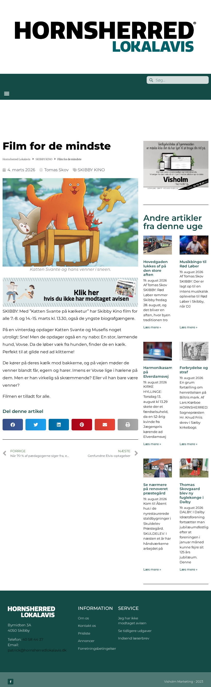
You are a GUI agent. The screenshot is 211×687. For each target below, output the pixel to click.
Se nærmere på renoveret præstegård (155, 489)
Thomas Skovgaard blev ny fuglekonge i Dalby (192, 493)
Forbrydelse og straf (194, 369)
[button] (6, 93)
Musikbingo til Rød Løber (193, 263)
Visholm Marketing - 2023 (183, 681)
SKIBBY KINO (44, 159)
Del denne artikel (23, 411)
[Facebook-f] (10, 681)
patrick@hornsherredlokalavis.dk (37, 650)
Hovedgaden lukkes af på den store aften (155, 268)
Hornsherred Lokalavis (16, 159)
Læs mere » (152, 327)
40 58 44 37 (32, 639)
